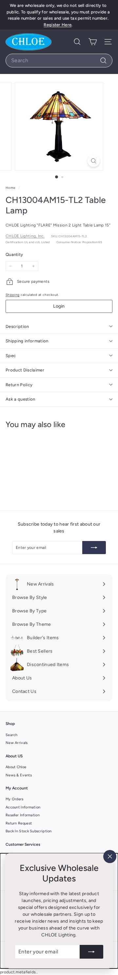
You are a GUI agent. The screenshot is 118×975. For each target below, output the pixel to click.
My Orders (15, 799)
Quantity (14, 254)
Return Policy (19, 384)
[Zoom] (94, 161)
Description (17, 326)
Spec (11, 355)
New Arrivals (17, 743)
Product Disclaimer (25, 370)
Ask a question (20, 399)
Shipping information (27, 340)
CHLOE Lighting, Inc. (25, 236)
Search (12, 735)
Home (11, 188)
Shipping (12, 295)
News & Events (19, 775)
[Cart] (92, 41)
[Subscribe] (91, 952)
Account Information (23, 807)
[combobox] (59, 60)
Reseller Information (23, 815)
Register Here (57, 24)
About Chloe (16, 767)
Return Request (19, 823)
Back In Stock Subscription (29, 831)
